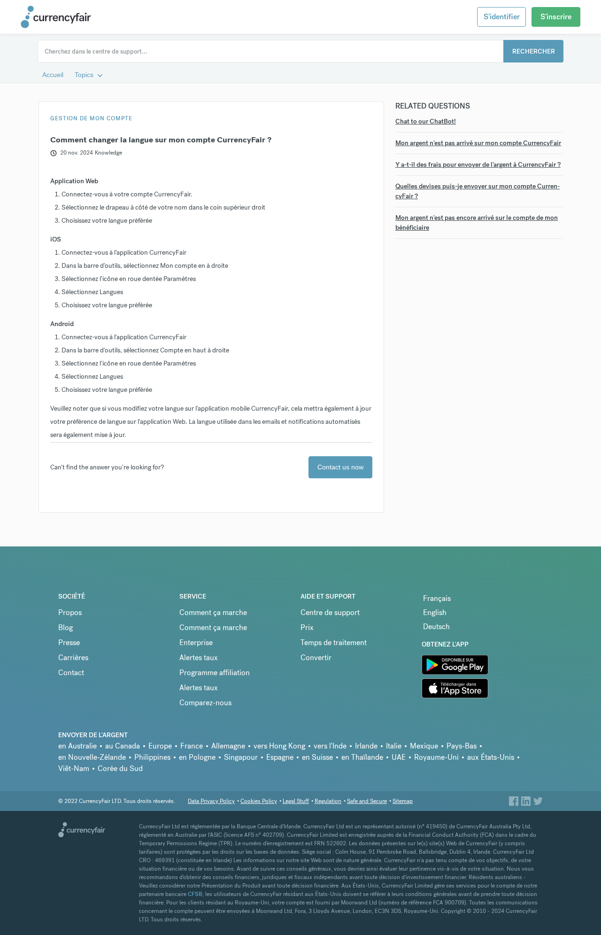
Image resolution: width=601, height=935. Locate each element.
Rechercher (533, 51)
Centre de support (330, 612)
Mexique (424, 746)
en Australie (77, 746)
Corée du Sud (120, 768)
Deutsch (436, 626)
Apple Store (441, 684)
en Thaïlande (362, 757)
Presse (69, 642)
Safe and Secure (367, 801)
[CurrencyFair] (63, 17)
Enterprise (196, 642)
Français (437, 598)
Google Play (441, 660)
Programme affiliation (214, 673)
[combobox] (300, 51)
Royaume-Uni (436, 757)
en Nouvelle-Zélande (92, 757)
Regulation (328, 801)
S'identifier (502, 17)
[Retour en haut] (84, 832)
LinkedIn (526, 800)
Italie (393, 746)
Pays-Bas (462, 746)
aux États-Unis (490, 757)
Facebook (513, 800)
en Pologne (197, 757)
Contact (71, 673)
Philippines (152, 757)
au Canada (122, 746)
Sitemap (403, 801)
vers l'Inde (330, 746)
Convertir (315, 657)
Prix (307, 627)
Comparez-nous (205, 703)
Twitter (538, 800)
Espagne (279, 757)
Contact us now (340, 467)
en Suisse (317, 757)
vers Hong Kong (279, 746)
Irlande (366, 746)
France (191, 746)
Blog (65, 627)
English (435, 612)
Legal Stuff (296, 801)
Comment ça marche (213, 612)
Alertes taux (198, 657)
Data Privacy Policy (211, 801)
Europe (160, 746)
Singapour (241, 757)
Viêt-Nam (73, 768)
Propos (70, 612)
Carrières (73, 657)
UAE (399, 757)
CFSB (195, 894)
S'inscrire (555, 17)
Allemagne (228, 746)
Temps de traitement (333, 642)
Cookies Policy (258, 801)
